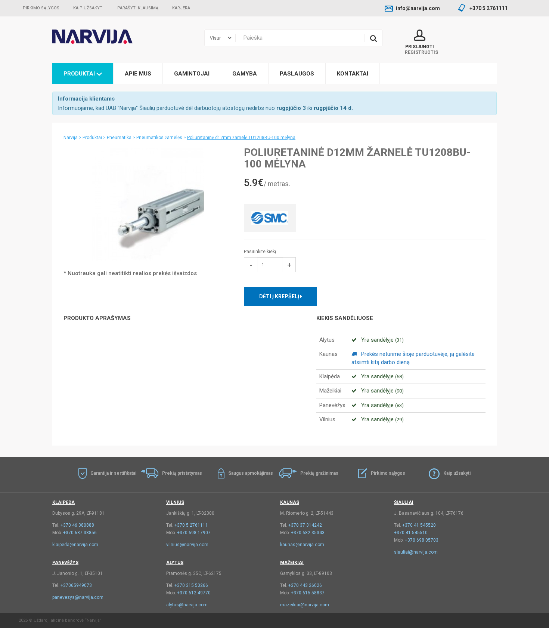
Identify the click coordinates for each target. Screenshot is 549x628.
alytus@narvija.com (187, 604)
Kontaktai (352, 73)
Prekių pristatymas (182, 473)
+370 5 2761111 (191, 525)
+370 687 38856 (80, 532)
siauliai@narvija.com (416, 552)
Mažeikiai (292, 562)
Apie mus (138, 73)
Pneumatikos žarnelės (159, 137)
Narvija (70, 137)
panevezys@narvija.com (77, 597)
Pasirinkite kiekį (260, 251)
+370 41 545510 (411, 532)
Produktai (79, 73)
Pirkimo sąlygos (41, 8)
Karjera (181, 8)
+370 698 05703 (421, 540)
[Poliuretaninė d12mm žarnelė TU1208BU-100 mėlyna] (148, 204)
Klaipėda (63, 502)
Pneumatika (119, 137)
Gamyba (244, 73)
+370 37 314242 (305, 525)
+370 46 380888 (77, 525)
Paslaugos (297, 73)
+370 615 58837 (308, 592)
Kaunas (289, 502)
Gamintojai (192, 73)
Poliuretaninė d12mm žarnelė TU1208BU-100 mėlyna (241, 137)
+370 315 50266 (191, 585)
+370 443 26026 (305, 585)
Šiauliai (403, 502)
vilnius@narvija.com (187, 544)
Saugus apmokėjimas (250, 473)
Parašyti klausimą (137, 8)
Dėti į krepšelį (279, 296)
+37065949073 (76, 585)
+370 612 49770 (194, 592)
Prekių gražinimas (319, 473)
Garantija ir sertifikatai (113, 473)
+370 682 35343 (308, 532)
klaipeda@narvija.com (75, 544)
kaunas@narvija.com (302, 544)
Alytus (174, 562)
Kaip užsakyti (88, 8)
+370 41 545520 (419, 525)
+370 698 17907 (194, 532)
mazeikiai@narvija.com (304, 604)
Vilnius (175, 502)
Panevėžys (65, 562)
